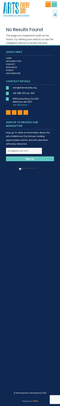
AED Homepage (13, 73)
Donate (10, 70)
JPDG (35, 401)
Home (9, 58)
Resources (11, 67)
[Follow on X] (20, 112)
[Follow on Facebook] (8, 112)
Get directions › (20, 104)
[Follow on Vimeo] (25, 112)
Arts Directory (13, 61)
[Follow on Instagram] (14, 112)
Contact (10, 64)
